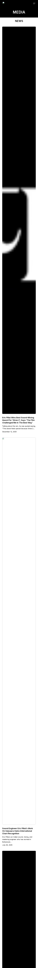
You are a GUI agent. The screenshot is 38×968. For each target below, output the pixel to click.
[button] (34, 3)
